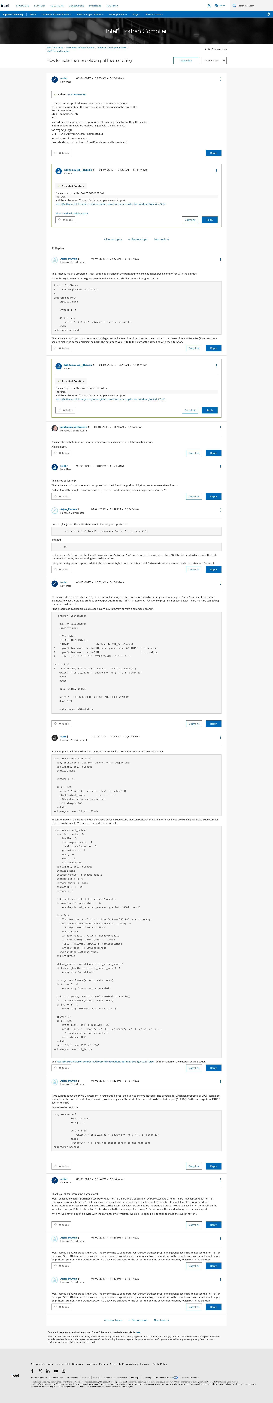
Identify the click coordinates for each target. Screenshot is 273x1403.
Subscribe (186, 60)
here (138, 1332)
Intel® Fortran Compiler (57, 50)
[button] (220, 79)
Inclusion (145, 1364)
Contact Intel (62, 1364)
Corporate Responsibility (124, 1364)
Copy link (190, 219)
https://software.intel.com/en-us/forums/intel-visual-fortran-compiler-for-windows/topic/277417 (110, 204)
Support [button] (39, 5)
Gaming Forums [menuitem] (117, 14)
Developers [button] (76, 5)
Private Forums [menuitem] (153, 14)
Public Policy (159, 1364)
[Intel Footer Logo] (16, 1375)
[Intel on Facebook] (32, 1371)
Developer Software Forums (80, 47)
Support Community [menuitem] (13, 14)
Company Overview (42, 1364)
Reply (213, 153)
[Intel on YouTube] (56, 1371)
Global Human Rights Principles (225, 1383)
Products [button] (22, 5)
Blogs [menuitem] (135, 14)
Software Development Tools (112, 47)
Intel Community (54, 47)
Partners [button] (95, 5)
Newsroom (78, 1364)
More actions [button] (211, 60)
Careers (103, 1364)
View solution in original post (71, 213)
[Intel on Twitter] (40, 1371)
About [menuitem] (33, 14)
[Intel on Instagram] (63, 1371)
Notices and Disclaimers (88, 1383)
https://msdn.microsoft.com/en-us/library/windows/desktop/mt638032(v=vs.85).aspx (105, 1061)
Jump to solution (72, 94)
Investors (92, 1364)
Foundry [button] (112, 5)
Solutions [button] (57, 5)
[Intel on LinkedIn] (48, 1371)
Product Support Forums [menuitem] (89, 14)
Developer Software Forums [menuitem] (55, 14)
